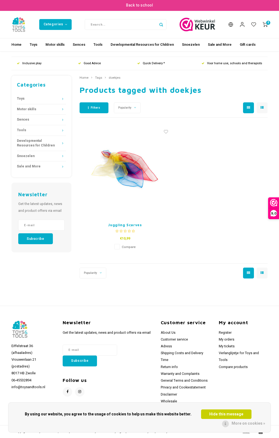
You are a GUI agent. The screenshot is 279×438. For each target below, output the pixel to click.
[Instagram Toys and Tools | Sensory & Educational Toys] (79, 392)
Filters (95, 107)
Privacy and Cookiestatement (183, 387)
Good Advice (92, 63)
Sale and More (220, 44)
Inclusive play (31, 63)
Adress (166, 346)
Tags (98, 78)
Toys (33, 44)
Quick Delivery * (154, 63)
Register (225, 332)
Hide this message (226, 414)
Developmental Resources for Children (142, 44)
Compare (129, 247)
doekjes (114, 78)
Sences (79, 44)
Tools (97, 44)
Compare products (233, 367)
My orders (226, 339)
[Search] (161, 24)
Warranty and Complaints (180, 373)
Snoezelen (191, 44)
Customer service (174, 339)
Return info (169, 367)
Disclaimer (169, 394)
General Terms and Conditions (184, 380)
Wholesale (169, 401)
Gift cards (248, 44)
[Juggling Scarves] (125, 171)
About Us (168, 332)
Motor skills (55, 44)
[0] (265, 24)
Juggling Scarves (125, 225)
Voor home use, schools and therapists (234, 63)
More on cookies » (248, 423)
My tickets (227, 346)
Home (16, 44)
